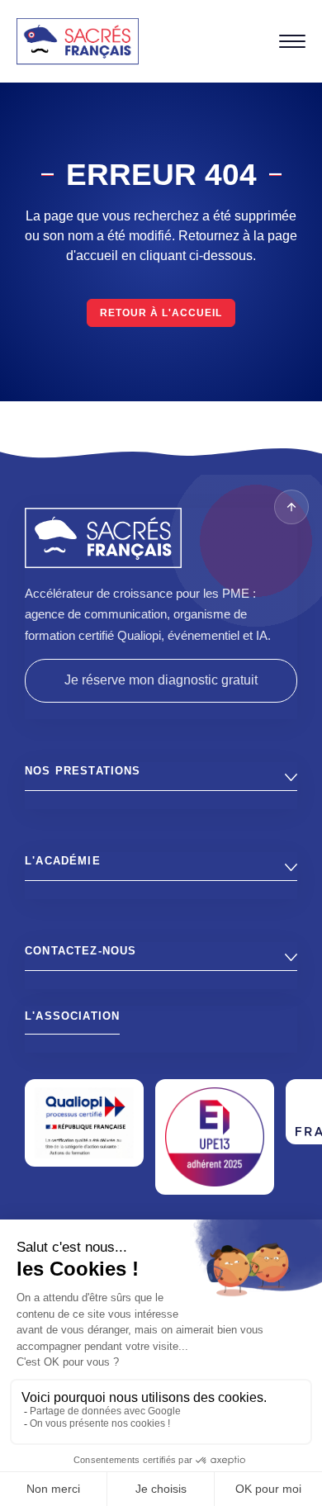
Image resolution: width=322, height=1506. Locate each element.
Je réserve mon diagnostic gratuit (161, 680)
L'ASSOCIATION (72, 1016)
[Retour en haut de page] (291, 507)
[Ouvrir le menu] (292, 41)
